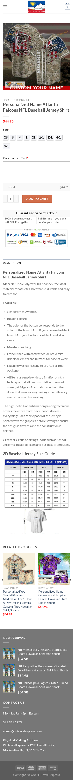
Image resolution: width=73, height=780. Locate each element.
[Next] (70, 588)
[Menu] (5, 6)
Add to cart (37, 198)
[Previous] (3, 588)
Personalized (23, 100)
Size (6, 129)
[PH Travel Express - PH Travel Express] (36, 7)
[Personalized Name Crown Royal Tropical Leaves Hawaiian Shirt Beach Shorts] (54, 569)
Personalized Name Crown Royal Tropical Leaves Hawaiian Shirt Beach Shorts (52, 597)
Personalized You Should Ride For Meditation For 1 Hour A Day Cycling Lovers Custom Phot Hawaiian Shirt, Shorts (18, 601)
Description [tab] (12, 262)
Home (6, 100)
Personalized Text (15, 158)
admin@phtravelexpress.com (22, 731)
